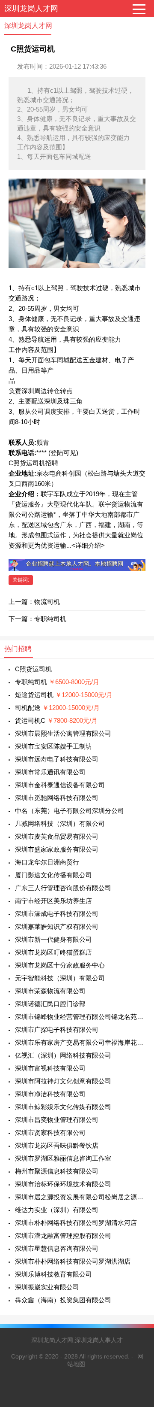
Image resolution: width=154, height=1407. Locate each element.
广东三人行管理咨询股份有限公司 (63, 888)
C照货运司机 (33, 669)
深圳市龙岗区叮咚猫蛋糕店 (53, 952)
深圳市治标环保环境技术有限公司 (63, 1184)
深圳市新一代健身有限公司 (53, 939)
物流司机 (47, 601)
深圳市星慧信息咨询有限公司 (56, 1248)
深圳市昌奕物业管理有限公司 (56, 1119)
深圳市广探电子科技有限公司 (56, 1029)
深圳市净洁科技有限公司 (50, 1094)
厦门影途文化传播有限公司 (53, 875)
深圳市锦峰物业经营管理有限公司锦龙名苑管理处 (80, 1016)
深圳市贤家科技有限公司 (50, 1132)
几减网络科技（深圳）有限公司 (60, 823)
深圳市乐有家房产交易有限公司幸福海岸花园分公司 (80, 1042)
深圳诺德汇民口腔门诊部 (50, 1003)
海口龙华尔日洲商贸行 (47, 862)
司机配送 (57, 707)
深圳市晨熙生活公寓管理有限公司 (63, 733)
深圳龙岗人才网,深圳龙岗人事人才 (77, 1340)
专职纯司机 (50, 618)
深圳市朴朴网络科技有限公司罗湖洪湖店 (72, 1261)
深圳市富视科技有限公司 (50, 1068)
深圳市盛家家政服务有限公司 (56, 849)
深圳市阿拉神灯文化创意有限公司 (63, 1081)
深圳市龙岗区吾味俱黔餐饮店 (56, 1145)
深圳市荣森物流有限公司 (50, 991)
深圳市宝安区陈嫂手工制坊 (53, 746)
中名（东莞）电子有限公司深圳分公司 (69, 810)
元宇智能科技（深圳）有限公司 (60, 978)
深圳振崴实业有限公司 (47, 1287)
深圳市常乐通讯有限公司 (50, 772)
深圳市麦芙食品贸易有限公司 (56, 836)
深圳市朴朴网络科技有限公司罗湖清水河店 (76, 1222)
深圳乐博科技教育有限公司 (53, 1274)
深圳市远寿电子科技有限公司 (56, 759)
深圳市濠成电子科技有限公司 (56, 913)
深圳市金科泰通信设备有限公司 (60, 784)
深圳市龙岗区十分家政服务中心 (60, 965)
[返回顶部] (136, 1257)
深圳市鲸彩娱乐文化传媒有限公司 (63, 1106)
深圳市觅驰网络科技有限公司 (56, 797)
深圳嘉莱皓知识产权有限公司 (56, 926)
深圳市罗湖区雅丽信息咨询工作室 (63, 1158)
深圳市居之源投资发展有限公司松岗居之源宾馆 (80, 1197)
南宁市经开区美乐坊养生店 (53, 900)
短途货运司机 (64, 694)
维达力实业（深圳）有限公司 (56, 1209)
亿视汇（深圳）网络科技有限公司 (63, 1055)
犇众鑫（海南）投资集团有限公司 (63, 1300)
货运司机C (56, 720)
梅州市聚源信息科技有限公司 (56, 1171)
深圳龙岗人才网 (31, 8)
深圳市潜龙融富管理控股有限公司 (63, 1235)
